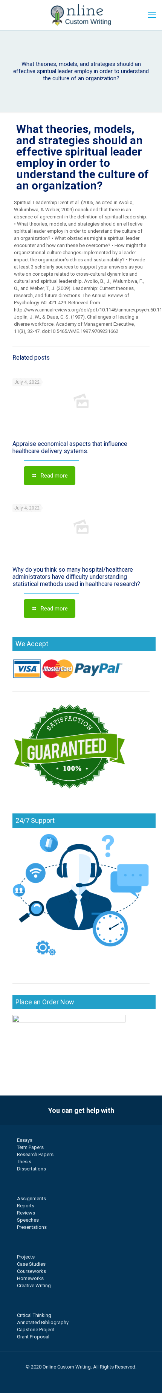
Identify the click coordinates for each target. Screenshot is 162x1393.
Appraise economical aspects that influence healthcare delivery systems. (69, 447)
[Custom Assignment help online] (81, 15)
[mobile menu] (151, 15)
